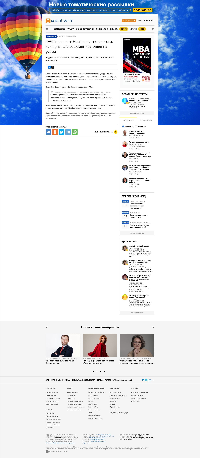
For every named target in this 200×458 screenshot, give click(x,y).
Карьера (70, 29)
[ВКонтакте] (49, 67)
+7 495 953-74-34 (142, 434)
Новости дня (50, 413)
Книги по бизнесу (94, 410)
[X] (52, 67)
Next (153, 327)
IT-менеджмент (115, 398)
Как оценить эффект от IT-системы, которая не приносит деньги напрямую (140, 155)
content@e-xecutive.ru (97, 439)
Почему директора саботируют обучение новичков (98, 362)
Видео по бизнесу (94, 416)
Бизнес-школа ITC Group (138, 201)
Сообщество (59, 29)
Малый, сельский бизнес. (139, 246)
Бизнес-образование (85, 29)
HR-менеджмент (89, 358)
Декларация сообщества (83, 380)
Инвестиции (135, 401)
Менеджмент (102, 29)
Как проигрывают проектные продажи (137, 132)
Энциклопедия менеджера (119, 413)
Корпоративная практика (56, 358)
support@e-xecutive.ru (98, 441)
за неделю (129, 126)
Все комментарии (137, 113)
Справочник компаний (74, 410)
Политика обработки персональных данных (60, 443)
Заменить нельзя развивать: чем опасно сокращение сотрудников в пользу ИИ (140, 167)
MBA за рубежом (94, 398)
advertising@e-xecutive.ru (97, 438)
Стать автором (129, 21)
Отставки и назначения (53, 419)
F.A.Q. (58, 380)
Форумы (133, 29)
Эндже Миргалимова (137, 146)
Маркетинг (113, 401)
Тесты (90, 413)
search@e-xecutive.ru (103, 434)
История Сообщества (53, 398)
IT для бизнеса (115, 407)
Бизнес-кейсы (93, 407)
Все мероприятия (137, 233)
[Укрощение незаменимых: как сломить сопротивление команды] (137, 345)
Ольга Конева (134, 184)
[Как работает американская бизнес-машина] (63, 345)
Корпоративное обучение (96, 392)
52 (106, 358)
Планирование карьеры (75, 404)
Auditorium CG (134, 213)
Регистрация (149, 21)
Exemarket (113, 410)
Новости (124, 29)
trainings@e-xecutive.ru (106, 436)
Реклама (66, 380)
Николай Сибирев (135, 283)
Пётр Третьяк (134, 159)
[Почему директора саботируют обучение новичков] (100, 345)
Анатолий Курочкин (136, 103)
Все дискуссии (137, 313)
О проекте (50, 380)
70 (77, 358)
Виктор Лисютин (135, 171)
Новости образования (53, 422)
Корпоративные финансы (139, 392)
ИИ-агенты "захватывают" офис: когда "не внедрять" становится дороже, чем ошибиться (139, 278)
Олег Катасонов (135, 299)
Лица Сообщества (52, 392)
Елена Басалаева (135, 248)
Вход (140, 21)
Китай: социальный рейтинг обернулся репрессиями (140, 100)
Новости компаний (52, 416)
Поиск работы (71, 395)
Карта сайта (87, 443)
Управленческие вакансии (76, 407)
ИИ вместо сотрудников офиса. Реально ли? (138, 296)
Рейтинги (91, 401)
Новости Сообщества (53, 425)
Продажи (113, 404)
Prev (47, 327)
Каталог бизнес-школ (95, 418)
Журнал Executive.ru (52, 401)
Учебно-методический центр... (140, 222)
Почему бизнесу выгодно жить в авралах (139, 143)
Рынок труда (71, 398)
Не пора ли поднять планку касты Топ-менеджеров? (140, 261)
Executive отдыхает (52, 404)
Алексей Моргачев (136, 135)
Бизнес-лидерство (116, 392)
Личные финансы (137, 395)
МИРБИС (142, 29)
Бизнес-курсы (92, 404)
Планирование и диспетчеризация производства (137, 206)
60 (151, 358)
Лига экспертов (51, 395)
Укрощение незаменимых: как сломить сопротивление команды (137, 362)
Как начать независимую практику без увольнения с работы (139, 180)
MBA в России (93, 395)
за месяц (142, 126)
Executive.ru (58, 438)
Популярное (128, 120)
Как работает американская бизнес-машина (60, 362)
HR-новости (51, 36)
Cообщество (50, 388)
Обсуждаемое (146, 120)
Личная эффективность (75, 401)
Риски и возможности (138, 398)
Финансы (114, 29)
